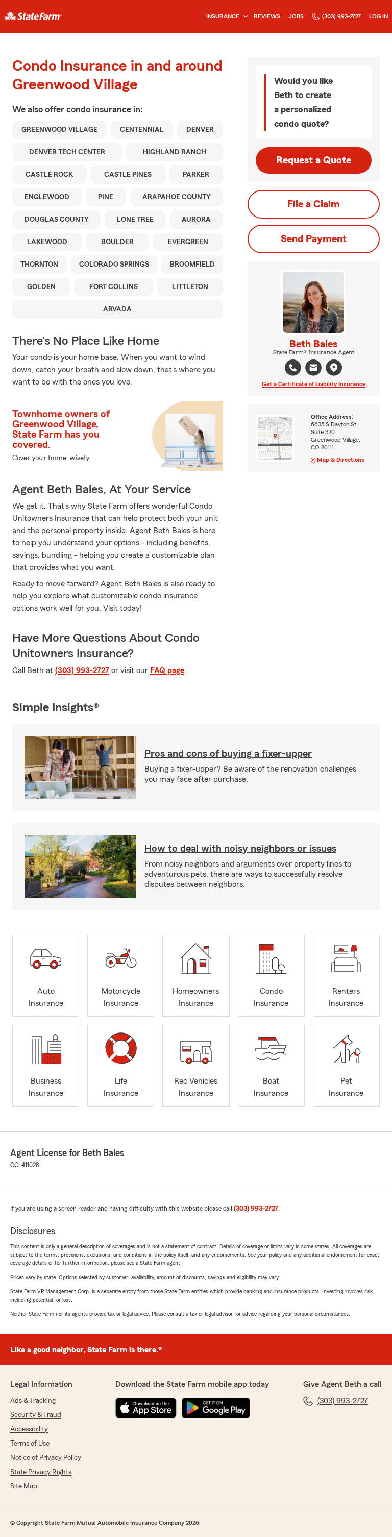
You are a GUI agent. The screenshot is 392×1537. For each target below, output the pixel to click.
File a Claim (313, 204)
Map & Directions (340, 460)
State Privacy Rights (40, 1472)
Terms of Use (30, 1443)
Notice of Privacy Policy (45, 1457)
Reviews (267, 16)
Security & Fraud (35, 1415)
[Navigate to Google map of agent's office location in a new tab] (334, 367)
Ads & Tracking (33, 1400)
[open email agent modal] (313, 368)
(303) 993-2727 (341, 16)
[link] (33, 16)
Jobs (296, 16)
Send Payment (314, 239)
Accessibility (29, 1429)
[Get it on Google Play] (216, 1408)
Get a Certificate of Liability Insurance (313, 384)
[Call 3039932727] (293, 367)
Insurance (222, 16)
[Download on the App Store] (146, 1408)
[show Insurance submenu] (243, 16)
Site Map (23, 1486)
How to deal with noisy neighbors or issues (240, 849)
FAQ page (167, 670)
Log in (378, 16)
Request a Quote (313, 160)
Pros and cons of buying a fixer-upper (228, 754)
